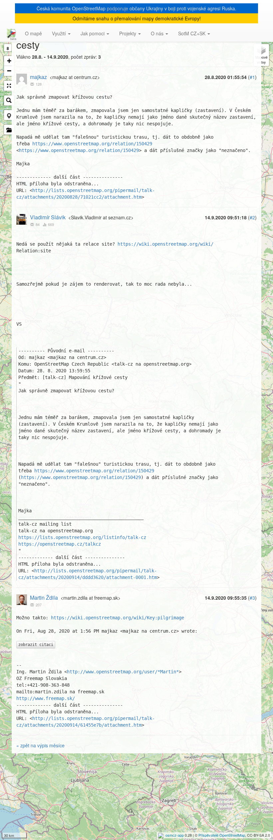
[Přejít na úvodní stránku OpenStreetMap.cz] (10, 33)
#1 (252, 77)
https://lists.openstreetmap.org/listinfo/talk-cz (82, 537)
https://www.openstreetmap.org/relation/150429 (92, 143)
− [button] (9, 71)
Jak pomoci (93, 33)
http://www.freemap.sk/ (45, 698)
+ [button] (9, 61)
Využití (59, 33)
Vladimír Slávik (48, 217)
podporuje (117, 8)
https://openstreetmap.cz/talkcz (59, 544)
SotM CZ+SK (192, 33)
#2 (252, 217)
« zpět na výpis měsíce (40, 745)
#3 (252, 597)
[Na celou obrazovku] (9, 86)
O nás (158, 33)
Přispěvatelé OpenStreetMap (221, 835)
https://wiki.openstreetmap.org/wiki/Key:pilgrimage (117, 617)
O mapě (33, 33)
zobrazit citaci (35, 644)
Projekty (128, 33)
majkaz (38, 77)
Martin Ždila (44, 597)
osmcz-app (174, 835)
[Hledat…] (9, 100)
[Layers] (261, 55)
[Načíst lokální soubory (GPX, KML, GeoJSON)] (9, 130)
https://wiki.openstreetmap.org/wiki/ (165, 244)
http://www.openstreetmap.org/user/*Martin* (123, 671)
